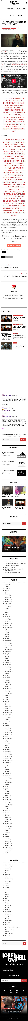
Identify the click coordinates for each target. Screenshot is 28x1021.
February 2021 (8, 706)
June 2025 (7, 610)
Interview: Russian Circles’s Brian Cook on (7, 496)
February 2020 (8, 728)
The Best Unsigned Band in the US (12, 927)
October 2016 (8, 802)
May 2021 (7, 701)
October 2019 (8, 736)
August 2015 (8, 828)
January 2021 (8, 708)
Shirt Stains (7, 922)
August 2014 (8, 851)
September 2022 (8, 671)
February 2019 (8, 751)
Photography (8, 905)
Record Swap (8, 909)
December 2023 (8, 643)
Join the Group (20, 9)
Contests (7, 870)
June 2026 (7, 588)
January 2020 (8, 730)
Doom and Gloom (9, 879)
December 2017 (8, 777)
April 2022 (7, 680)
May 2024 (7, 634)
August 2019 (8, 740)
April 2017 (7, 791)
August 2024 (8, 629)
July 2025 (7, 608)
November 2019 (8, 734)
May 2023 (7, 656)
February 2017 (8, 795)
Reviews (15, 342)
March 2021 (7, 704)
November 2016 (8, 801)
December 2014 (8, 843)
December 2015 (8, 821)
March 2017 (7, 793)
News (9, 28)
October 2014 (8, 847)
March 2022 (7, 682)
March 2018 (7, 771)
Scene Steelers (8, 920)
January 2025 (8, 619)
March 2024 (7, 638)
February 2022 (8, 684)
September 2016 (8, 804)
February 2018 (8, 773)
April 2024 (7, 636)
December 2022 (8, 666)
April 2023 (7, 658)
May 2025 (7, 612)
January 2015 (8, 841)
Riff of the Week (8, 915)
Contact (19, 15)
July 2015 (7, 830)
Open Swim (21, 315)
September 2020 (8, 716)
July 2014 (7, 852)
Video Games (8, 935)
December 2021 (8, 688)
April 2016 (7, 814)
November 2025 (8, 601)
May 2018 (7, 767)
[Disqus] (14, 374)
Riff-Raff (7, 918)
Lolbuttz (6, 890)
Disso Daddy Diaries (9, 878)
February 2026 (8, 595)
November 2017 (8, 778)
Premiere (7, 907)
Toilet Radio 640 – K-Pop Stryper (12, 565)
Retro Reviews (8, 911)
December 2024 (8, 621)
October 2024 (8, 625)
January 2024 (8, 642)
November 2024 (8, 623)
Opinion (6, 903)
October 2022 (8, 669)
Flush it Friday (8, 881)
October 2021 (8, 691)
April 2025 (7, 614)
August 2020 (8, 717)
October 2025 (8, 603)
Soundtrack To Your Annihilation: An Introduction (14, 276)
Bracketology (8, 868)
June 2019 (7, 743)
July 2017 (7, 786)
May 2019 (7, 745)
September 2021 (8, 693)
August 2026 (8, 584)
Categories (10, 9)
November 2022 (8, 668)
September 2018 (8, 760)
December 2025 (8, 599)
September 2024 (8, 627)
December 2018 (8, 754)
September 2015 (8, 826)
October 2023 (8, 647)
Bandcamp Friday (9, 866)
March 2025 (7, 616)
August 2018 (8, 762)
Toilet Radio (7, 931)
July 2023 (7, 653)
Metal (6, 892)
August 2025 (8, 606)
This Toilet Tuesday (9, 929)
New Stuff (4, 28)
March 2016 (7, 815)
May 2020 (7, 723)
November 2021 (8, 690)
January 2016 (8, 819)
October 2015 (8, 825)
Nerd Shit (7, 894)
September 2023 (8, 649)
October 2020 (8, 714)
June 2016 (7, 810)
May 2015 (7, 834)
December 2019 (8, 732)
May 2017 (7, 789)
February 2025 (8, 618)
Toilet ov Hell (12, 1018)
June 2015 (7, 832)
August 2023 (8, 651)
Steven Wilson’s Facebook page (19, 64)
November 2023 (8, 645)
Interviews (7, 885)
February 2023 (8, 662)
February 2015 (8, 839)
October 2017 (8, 780)
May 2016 (7, 812)
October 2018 (8, 758)
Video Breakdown (9, 933)
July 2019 (7, 741)
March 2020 (7, 727)
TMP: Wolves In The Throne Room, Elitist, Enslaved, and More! (19, 509)
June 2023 (7, 655)
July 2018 (7, 764)
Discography (6, 545)
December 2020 (8, 710)
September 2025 (8, 605)
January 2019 (8, 753)
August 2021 (8, 695)
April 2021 (7, 703)
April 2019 (7, 747)
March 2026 (7, 594)
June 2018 (7, 765)
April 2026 (7, 592)
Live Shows (7, 889)
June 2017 (7, 788)
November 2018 (8, 756)
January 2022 (8, 686)
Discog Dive (7, 874)
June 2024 (7, 632)
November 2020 (8, 712)
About (12, 15)
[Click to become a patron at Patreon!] (14, 245)
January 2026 (8, 597)
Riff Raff (7, 916)
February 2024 (8, 640)
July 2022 (7, 675)
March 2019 (7, 749)
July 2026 (7, 586)
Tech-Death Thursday (10, 926)
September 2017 (8, 782)
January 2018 (8, 775)
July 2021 (7, 697)
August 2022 (8, 673)
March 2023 (7, 660)
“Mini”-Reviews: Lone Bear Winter (12, 1011)
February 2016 (8, 817)
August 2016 (8, 806)
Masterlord (4, 29)
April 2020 (7, 725)
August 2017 (8, 784)
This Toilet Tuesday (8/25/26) (11, 567)
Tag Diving (7, 924)
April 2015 (7, 836)
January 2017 (8, 797)
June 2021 (7, 699)
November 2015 (8, 823)
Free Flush (7, 883)
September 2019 (8, 738)
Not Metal (14, 28)
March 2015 (7, 838)
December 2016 (8, 799)
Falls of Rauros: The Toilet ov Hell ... (10, 267)
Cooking (6, 872)
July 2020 (7, 719)
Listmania (15, 333)
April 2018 (7, 769)
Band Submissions (9, 865)
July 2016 (7, 808)
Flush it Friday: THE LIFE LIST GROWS (13, 572)
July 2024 (7, 631)
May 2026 (7, 590)
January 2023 (8, 664)
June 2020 (7, 721)
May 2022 (7, 679)
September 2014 (8, 849)
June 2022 (7, 677)
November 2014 (8, 845)
